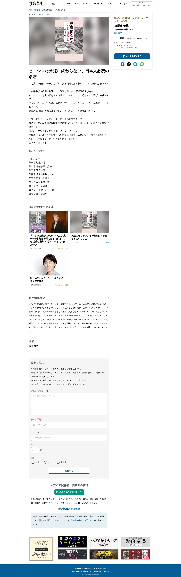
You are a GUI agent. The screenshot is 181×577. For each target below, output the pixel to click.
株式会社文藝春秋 (77, 571)
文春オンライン (87, 571)
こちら (57, 384)
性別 (32, 458)
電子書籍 (37, 10)
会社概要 (78, 568)
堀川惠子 (118, 33)
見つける (123, 4)
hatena (135, 64)
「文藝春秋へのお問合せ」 (82, 520)
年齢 (32, 445)
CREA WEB (106, 571)
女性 (50, 462)
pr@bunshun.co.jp (69, 508)
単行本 (41, 15)
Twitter (129, 64)
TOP (30, 10)
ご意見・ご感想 (37, 391)
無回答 (63, 462)
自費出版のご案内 (90, 568)
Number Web (97, 571)
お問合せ (102, 568)
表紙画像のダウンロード (70, 492)
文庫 (48, 15)
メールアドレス (37, 432)
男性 (37, 462)
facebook (122, 64)
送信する (69, 471)
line (142, 64)
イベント (111, 4)
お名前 (33, 420)
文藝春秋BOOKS (43, 3)
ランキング (98, 4)
